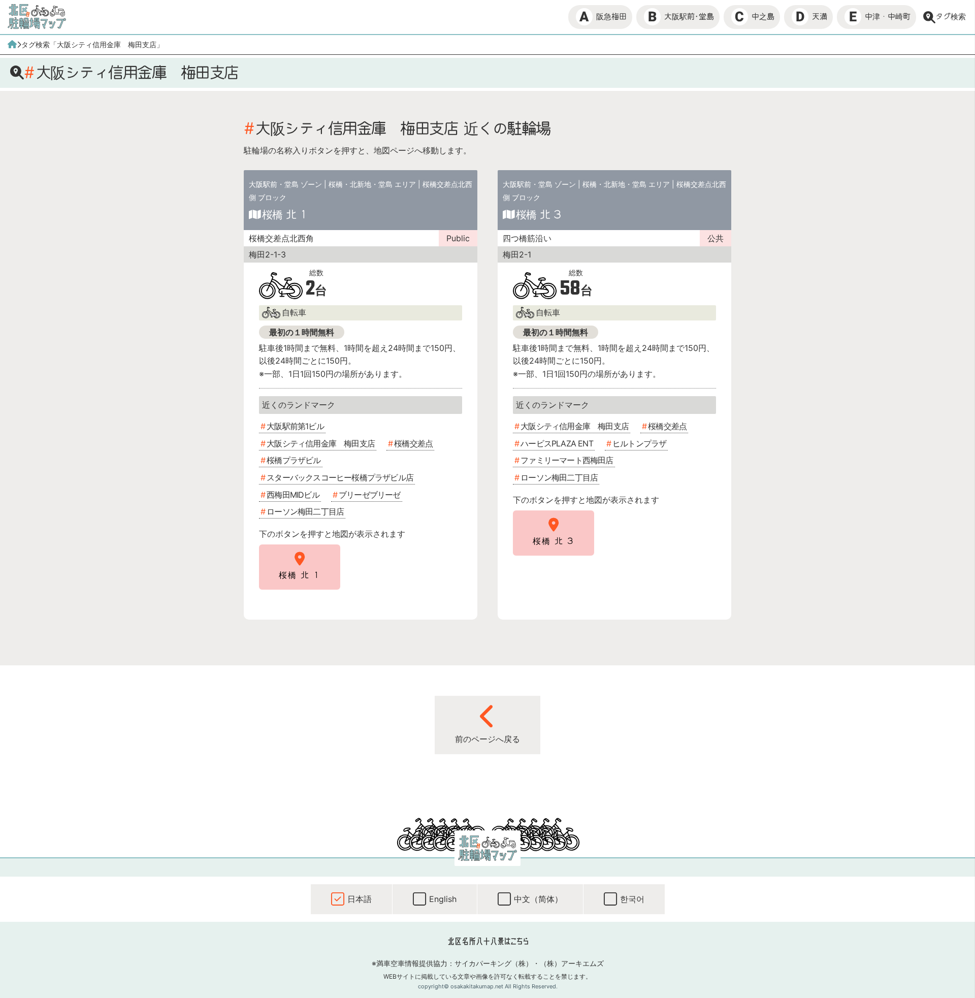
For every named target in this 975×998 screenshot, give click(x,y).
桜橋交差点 (413, 443)
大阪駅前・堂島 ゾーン (285, 184)
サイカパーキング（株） (493, 963)
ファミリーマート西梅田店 (567, 460)
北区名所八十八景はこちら (487, 941)
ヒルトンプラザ (639, 443)
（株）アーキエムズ (572, 963)
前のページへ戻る (487, 739)
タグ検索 (950, 16)
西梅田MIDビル (293, 495)
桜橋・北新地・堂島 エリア (372, 184)
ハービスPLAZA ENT (557, 443)
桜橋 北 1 (284, 214)
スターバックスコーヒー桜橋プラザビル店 (340, 477)
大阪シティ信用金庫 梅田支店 (321, 443)
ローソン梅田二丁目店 (305, 511)
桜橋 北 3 (538, 214)
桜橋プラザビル (293, 460)
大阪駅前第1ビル (295, 426)
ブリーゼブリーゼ (370, 495)
